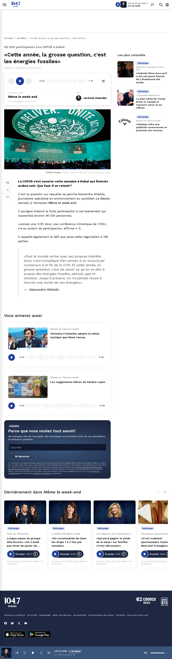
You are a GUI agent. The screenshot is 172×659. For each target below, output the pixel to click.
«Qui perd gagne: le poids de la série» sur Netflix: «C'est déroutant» (113, 542)
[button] (16, 652)
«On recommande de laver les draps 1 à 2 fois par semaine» (69, 542)
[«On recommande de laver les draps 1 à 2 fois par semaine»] (70, 512)
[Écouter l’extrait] (20, 81)
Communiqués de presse (101, 615)
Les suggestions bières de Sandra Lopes (77, 382)
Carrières (120, 615)
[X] (19, 623)
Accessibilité (79, 615)
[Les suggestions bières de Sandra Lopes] (28, 387)
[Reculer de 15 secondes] (11, 81)
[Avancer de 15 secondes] (28, 81)
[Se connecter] (167, 4)
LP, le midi (134, 5)
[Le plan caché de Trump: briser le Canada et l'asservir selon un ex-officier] (125, 98)
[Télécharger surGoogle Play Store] (39, 634)
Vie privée (32, 615)
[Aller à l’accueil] (16, 6)
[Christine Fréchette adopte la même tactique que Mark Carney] (28, 338)
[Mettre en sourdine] (145, 652)
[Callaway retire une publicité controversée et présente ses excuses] (125, 123)
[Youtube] (25, 623)
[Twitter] (7, 189)
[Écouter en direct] (118, 4)
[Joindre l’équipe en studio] (152, 4)
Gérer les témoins (62, 615)
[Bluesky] (12, 623)
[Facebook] (7, 182)
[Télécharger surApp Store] (14, 634)
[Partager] (103, 81)
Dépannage (45, 615)
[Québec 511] (164, 604)
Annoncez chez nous (137, 615)
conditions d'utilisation (42, 473)
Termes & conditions (14, 615)
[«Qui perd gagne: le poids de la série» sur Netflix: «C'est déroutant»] (115, 512)
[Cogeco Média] (146, 602)
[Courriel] (7, 196)
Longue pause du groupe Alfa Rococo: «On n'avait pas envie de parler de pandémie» (23, 542)
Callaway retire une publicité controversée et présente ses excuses (151, 127)
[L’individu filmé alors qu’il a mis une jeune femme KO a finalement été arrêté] (125, 69)
